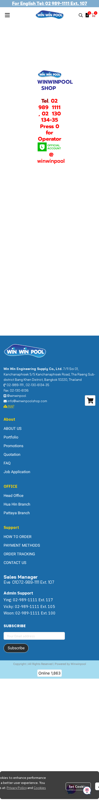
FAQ (7, 463)
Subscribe (16, 648)
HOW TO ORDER (17, 536)
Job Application (17, 471)
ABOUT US (13, 428)
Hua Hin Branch (17, 504)
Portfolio (11, 437)
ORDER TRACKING (19, 554)
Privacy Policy (17, 787)
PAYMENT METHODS (22, 545)
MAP (10, 406)
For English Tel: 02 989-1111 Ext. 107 (49, 3)
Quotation (12, 454)
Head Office (13, 495)
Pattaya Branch (17, 513)
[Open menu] (7, 15)
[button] (80, 15)
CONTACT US (15, 562)
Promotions (13, 446)
